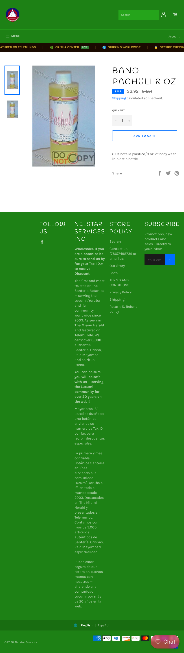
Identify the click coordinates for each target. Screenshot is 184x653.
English (87, 625)
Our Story (117, 266)
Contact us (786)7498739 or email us (123, 253)
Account (174, 36)
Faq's (114, 273)
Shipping (119, 98)
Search (115, 241)
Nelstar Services (26, 642)
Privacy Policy (120, 292)
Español (104, 625)
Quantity (118, 110)
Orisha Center (63, 47)
